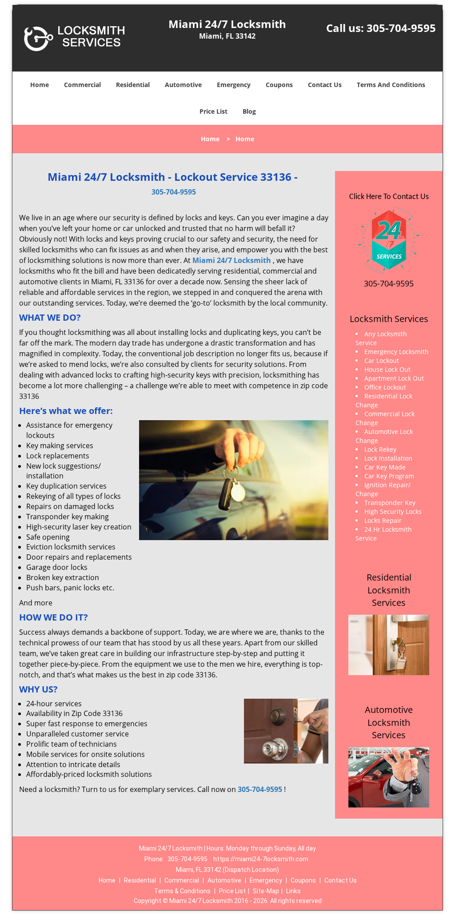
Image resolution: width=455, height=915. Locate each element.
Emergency (234, 84)
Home (39, 84)
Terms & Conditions (182, 891)
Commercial (82, 84)
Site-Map (266, 891)
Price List (214, 111)
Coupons (279, 84)
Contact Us (325, 84)
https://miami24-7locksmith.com (260, 859)
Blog (249, 111)
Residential (133, 84)
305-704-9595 (401, 27)
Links (293, 891)
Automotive (183, 84)
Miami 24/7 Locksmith (231, 260)
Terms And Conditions (391, 84)
